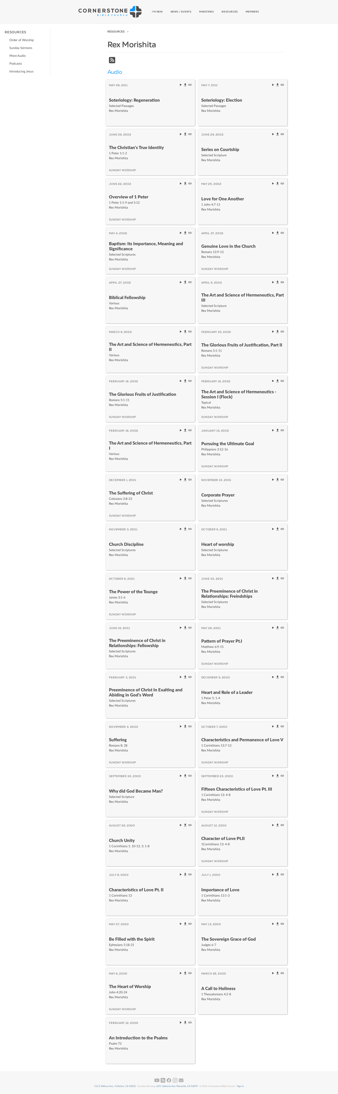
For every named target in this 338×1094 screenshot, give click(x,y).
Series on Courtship (220, 149)
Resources (230, 11)
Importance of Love (220, 890)
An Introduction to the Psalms (138, 1038)
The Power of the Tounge (133, 592)
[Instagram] (175, 1082)
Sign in (240, 1086)
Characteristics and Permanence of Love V (242, 740)
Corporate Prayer (218, 495)
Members (252, 11)
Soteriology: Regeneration (134, 100)
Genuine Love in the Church (228, 246)
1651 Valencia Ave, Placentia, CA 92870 (177, 1086)
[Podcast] (163, 1082)
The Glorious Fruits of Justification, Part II (241, 345)
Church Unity (122, 840)
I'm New (157, 11)
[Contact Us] (181, 1082)
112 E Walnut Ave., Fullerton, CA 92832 (115, 1086)
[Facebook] (169, 1082)
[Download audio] (185, 85)
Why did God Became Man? (136, 791)
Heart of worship (217, 544)
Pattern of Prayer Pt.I (221, 641)
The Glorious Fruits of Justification (142, 394)
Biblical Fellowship (127, 298)
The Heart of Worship (130, 987)
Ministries (206, 11)
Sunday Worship (122, 170)
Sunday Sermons (20, 48)
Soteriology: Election (221, 100)
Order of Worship (21, 40)
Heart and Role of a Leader (227, 692)
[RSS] (112, 62)
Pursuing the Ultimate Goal (227, 444)
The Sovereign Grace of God (228, 939)
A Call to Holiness (218, 988)
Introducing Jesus (21, 71)
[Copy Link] (190, 85)
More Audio (17, 55)
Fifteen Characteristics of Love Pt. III (236, 789)
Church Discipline (126, 544)
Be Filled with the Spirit (132, 939)
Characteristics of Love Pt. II (136, 890)
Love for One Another (222, 199)
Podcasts (15, 63)
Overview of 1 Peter (128, 197)
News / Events (181, 11)
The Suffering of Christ (131, 493)
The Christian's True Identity (136, 148)
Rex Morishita (118, 110)
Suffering (118, 740)
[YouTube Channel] (157, 1082)
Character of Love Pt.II (223, 838)
